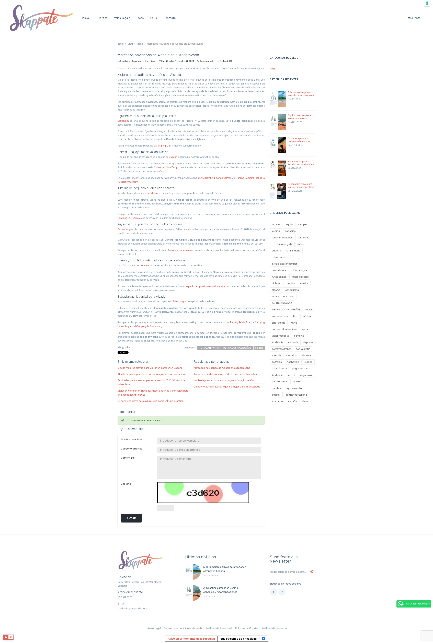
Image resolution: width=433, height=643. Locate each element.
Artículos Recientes (284, 79)
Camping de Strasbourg (149, 326)
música (307, 316)
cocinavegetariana (296, 394)
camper (302, 224)
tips (295, 316)
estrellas (277, 361)
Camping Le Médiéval (129, 218)
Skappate (136, 61)
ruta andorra (293, 250)
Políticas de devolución (275, 628)
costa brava (279, 270)
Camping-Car (163, 145)
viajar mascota (280, 335)
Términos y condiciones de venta (183, 628)
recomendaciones (282, 237)
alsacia (309, 309)
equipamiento (294, 388)
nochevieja (293, 361)
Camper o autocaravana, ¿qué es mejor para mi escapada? (228, 386)
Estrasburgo (179, 301)
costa (291, 375)
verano (276, 231)
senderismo (292, 290)
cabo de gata (284, 244)
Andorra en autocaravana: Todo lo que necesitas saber (225, 374)
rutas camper (279, 276)
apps (305, 329)
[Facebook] (273, 592)
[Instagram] (282, 592)
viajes (293, 322)
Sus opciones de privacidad (238, 638)
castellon (291, 355)
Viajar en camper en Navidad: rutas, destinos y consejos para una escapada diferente (301, 166)
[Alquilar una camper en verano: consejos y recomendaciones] (278, 121)
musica (304, 283)
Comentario (128, 457)
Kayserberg (124, 229)
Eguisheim (123, 120)
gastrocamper (280, 381)
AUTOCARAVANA (282, 303)
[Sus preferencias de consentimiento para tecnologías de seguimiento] (427, 3)
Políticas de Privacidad (219, 628)
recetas (276, 388)
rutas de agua (299, 270)
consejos (290, 231)
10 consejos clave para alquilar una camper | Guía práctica (151, 401)
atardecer (277, 401)
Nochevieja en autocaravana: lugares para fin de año (224, 380)
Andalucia (277, 375)
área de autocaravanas (180, 250)
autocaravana (280, 316)
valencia (276, 355)
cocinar (276, 394)
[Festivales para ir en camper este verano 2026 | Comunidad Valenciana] (278, 144)
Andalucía (277, 342)
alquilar (289, 224)
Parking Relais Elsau (241, 322)
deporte (308, 342)
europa (308, 361)
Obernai (145, 265)
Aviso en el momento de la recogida (191, 638)
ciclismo (276, 283)
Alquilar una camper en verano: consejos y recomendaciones (152, 374)
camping (299, 335)
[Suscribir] (312, 571)
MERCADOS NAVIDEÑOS (286, 309)
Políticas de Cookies (246, 628)
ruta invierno (279, 257)
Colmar (173, 157)
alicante (306, 355)
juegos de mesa (301, 368)
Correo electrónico (131, 448)
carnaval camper (281, 348)
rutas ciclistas (300, 276)
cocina (297, 381)
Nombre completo (131, 439)
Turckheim (152, 193)
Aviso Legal (154, 628)
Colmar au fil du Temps (166, 167)
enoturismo (278, 322)
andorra (276, 250)
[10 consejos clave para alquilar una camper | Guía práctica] (278, 190)
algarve (276, 290)
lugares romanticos (283, 296)
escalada (293, 342)
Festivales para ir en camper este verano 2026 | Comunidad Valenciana (299, 143)
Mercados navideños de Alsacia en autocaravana (222, 367)
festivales (303, 237)
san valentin (303, 348)
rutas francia (279, 368)
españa (292, 401)
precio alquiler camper (284, 263)
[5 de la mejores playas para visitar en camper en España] (278, 99)
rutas (301, 244)
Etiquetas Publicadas (285, 212)
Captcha (126, 483)
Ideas (152, 61)
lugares (276, 224)
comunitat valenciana (284, 329)
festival (290, 283)
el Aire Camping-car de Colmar (214, 178)
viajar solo (306, 375)
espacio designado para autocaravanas (207, 286)
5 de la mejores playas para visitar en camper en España (150, 367)
